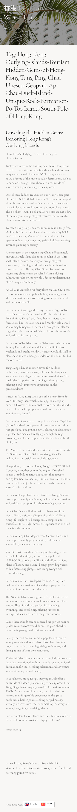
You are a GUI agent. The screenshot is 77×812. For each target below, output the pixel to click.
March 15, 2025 (13, 729)
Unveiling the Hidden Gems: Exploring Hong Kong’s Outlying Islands (34, 138)
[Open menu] (6, 27)
